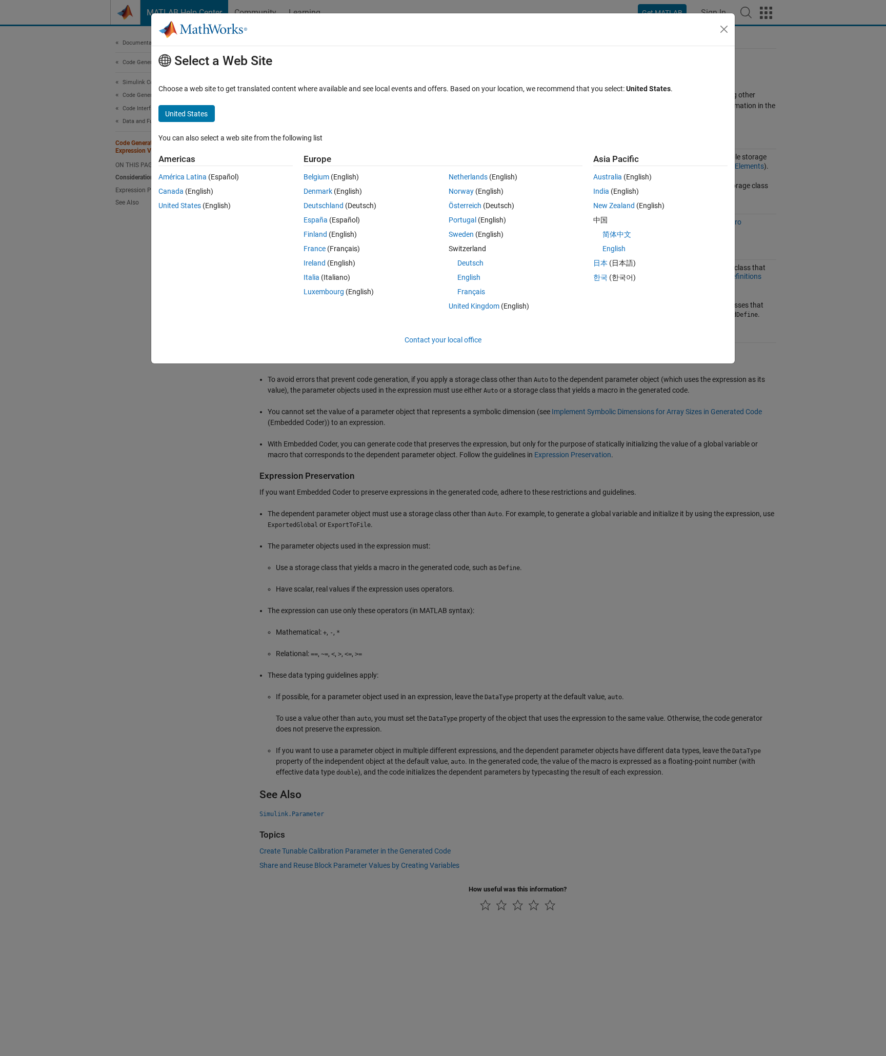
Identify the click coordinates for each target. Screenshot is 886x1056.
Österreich (465, 205)
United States (179, 205)
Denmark (318, 191)
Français (471, 292)
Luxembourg (324, 292)
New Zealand (614, 205)
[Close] (724, 29)
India (601, 191)
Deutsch (470, 263)
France (315, 249)
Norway (461, 191)
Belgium (316, 177)
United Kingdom (474, 306)
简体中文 (616, 234)
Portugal (462, 220)
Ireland (315, 263)
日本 (600, 263)
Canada (171, 191)
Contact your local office (443, 340)
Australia (607, 177)
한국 (600, 277)
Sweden (461, 234)
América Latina (182, 177)
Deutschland (324, 205)
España (316, 220)
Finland (315, 234)
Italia (311, 277)
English (468, 277)
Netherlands (468, 177)
